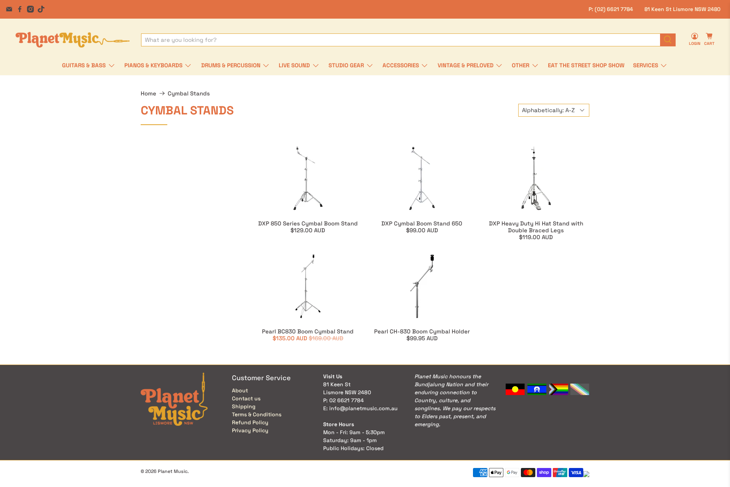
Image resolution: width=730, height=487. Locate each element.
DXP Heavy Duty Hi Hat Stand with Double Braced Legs (536, 227)
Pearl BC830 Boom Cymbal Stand (308, 331)
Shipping (244, 406)
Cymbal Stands (189, 93)
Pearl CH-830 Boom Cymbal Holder (422, 331)
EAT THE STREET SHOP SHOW (586, 65)
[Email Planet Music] (9, 9)
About (240, 390)
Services (645, 65)
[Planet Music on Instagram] (30, 9)
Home (148, 93)
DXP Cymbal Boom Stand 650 (421, 223)
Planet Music (172, 471)
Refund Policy (250, 422)
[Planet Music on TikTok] (41, 9)
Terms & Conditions (256, 414)
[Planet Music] (73, 40)
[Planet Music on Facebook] (19, 9)
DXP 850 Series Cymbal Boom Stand (308, 223)
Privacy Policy (250, 430)
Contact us (246, 398)
